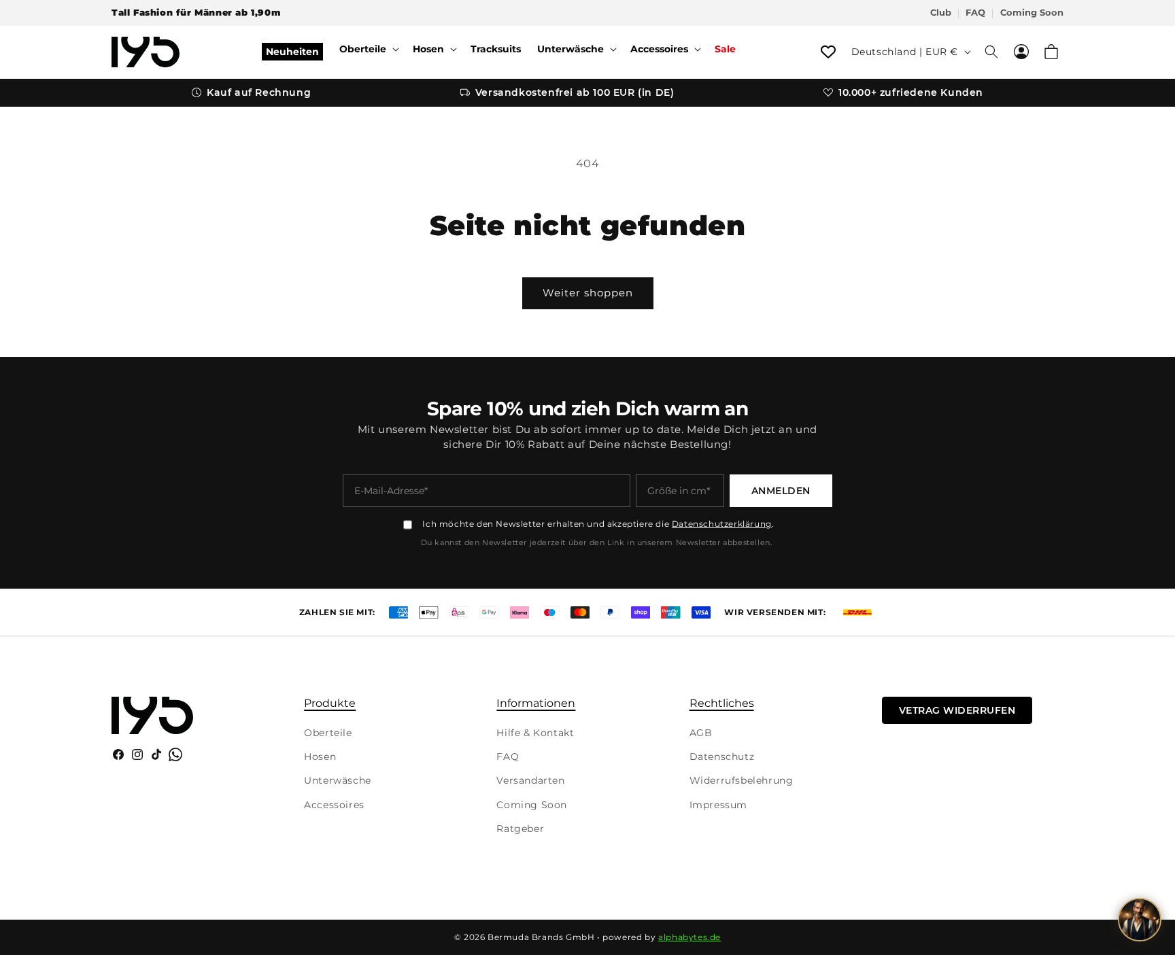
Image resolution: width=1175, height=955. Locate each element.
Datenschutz (722, 756)
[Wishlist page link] (828, 51)
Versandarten (530, 780)
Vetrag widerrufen (957, 710)
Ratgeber (520, 828)
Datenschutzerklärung (722, 524)
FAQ (975, 12)
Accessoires (334, 805)
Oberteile (328, 733)
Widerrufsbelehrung (741, 780)
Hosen (320, 756)
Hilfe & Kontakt (535, 733)
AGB (701, 733)
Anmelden (781, 491)
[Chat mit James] (1139, 919)
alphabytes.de (689, 937)
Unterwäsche (337, 780)
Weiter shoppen (588, 292)
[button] (368, 49)
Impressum (718, 805)
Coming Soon (1031, 12)
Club (940, 12)
